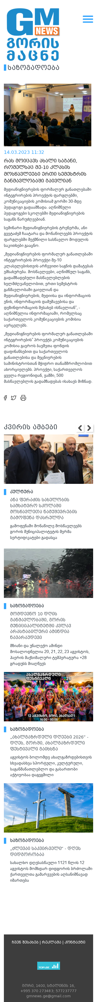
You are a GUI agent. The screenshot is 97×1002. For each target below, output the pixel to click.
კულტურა (21, 491)
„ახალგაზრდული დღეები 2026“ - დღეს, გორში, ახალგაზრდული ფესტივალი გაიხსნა (49, 743)
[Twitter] (14, 397)
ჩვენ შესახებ (25, 942)
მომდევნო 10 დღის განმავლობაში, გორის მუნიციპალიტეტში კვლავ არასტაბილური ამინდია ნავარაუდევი (40, 625)
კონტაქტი (75, 942)
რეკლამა (51, 942)
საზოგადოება (27, 605)
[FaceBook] (5, 397)
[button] (80, 428)
